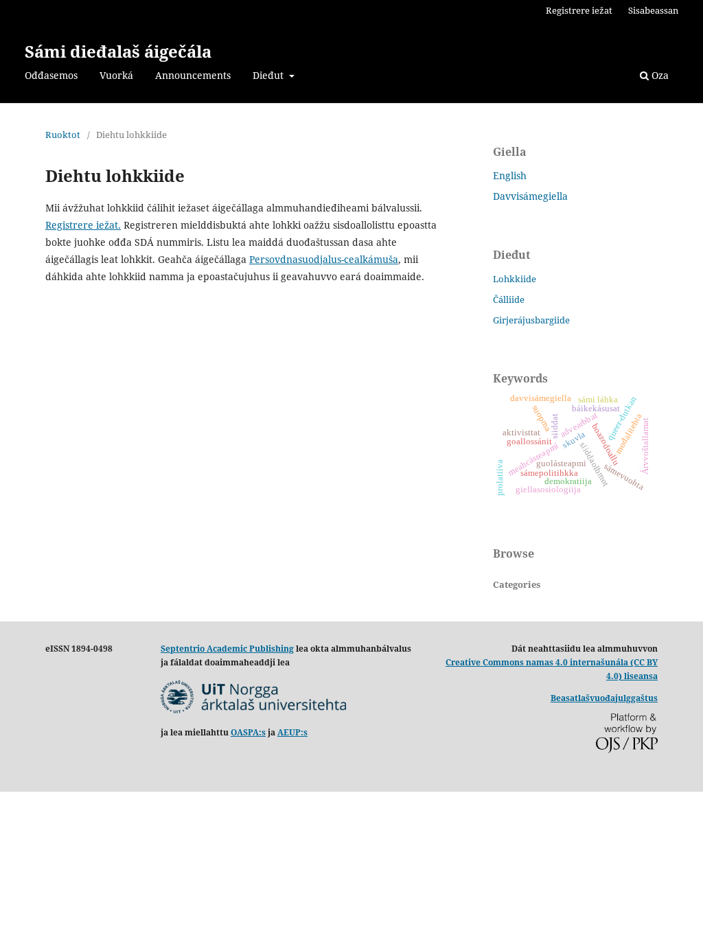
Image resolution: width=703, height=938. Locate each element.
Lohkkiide (514, 279)
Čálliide (509, 299)
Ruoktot (62, 134)
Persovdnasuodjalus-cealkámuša (323, 259)
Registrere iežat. (83, 224)
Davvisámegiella (530, 196)
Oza (659, 75)
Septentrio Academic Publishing (227, 648)
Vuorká (116, 75)
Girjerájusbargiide (531, 320)
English (510, 175)
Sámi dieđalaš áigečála (118, 51)
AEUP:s (292, 732)
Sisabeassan (653, 10)
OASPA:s (248, 732)
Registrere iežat (579, 10)
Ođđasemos (51, 75)
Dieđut (269, 75)
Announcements (193, 75)
